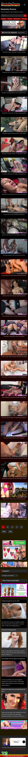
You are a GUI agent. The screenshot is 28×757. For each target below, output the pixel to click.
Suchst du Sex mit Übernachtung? (11, 691)
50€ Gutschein (17, 18)
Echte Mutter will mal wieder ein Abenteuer (13, 629)
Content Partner (6, 749)
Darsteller (10, 18)
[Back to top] (23, 752)
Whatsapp (24, 18)
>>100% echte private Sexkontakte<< (14, 756)
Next (4, 531)
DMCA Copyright (14, 749)
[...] (11, 625)
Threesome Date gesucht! (9, 601)
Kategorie (4, 18)
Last (10, 531)
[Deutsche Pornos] (11, 5)
